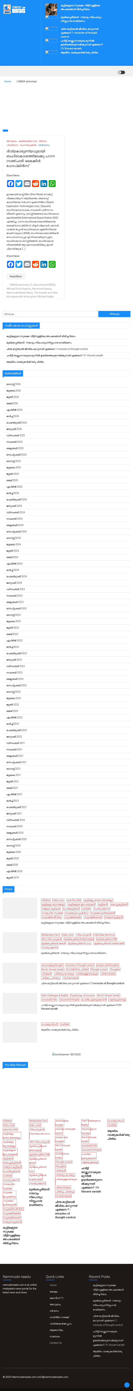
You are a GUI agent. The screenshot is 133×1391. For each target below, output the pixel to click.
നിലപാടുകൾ (83, 934)
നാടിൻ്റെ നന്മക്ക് (59, 1317)
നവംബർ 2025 (14, 441)
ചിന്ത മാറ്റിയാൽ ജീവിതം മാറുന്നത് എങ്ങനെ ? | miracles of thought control (79, 33)
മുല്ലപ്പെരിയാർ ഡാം (80, 943)
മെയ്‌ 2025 (12, 480)
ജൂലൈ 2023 (13, 621)
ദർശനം (43, 141)
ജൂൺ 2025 (12, 474)
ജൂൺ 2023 (12, 627)
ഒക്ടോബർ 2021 (15, 755)
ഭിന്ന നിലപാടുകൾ (51, 939)
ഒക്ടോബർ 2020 (15, 832)
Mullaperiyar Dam (50, 934)
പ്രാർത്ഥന (12, 145)
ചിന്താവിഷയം (108, 973)
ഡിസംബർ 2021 (15, 743)
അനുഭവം (11, 141)
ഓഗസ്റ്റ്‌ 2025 (13, 461)
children (46, 900)
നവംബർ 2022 (14, 672)
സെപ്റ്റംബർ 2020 (16, 839)
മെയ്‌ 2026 (12, 403)
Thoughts (115, 969)
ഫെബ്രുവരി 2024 (16, 576)
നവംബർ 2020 (14, 826)
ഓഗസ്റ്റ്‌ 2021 (13, 768)
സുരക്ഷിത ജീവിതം (51, 917)
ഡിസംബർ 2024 (15, 512)
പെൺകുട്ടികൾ (71, 908)
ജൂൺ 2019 (12, 877)
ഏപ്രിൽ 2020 (14, 871)
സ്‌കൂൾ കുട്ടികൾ (113, 917)
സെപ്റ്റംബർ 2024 (16, 531)
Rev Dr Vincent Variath (53, 969)
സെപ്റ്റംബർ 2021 (16, 762)
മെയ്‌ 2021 (12, 788)
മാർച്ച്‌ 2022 (12, 723)
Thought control (99, 969)
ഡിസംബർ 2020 (15, 820)
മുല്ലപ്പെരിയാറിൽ (106, 939)
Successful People (69, 999)
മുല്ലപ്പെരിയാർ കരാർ (53, 943)
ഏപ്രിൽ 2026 (14, 409)
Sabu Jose (58, 900)
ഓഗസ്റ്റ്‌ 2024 (13, 538)
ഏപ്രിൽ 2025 (14, 486)
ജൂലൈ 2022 (13, 698)
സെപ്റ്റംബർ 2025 (16, 454)
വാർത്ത (86, 908)
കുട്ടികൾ (102, 904)
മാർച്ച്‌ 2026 (12, 416)
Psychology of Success (82, 995)
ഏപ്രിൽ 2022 (14, 717)
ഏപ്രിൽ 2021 (14, 794)
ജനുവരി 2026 (14, 429)
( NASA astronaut (19, 284)
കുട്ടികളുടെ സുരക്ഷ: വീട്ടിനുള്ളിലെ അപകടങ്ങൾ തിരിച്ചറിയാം (40, 336)
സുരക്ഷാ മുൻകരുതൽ (103, 913)
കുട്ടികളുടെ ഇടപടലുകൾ (81, 904)
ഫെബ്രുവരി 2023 (16, 653)
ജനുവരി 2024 (14, 582)
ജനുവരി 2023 (14, 659)
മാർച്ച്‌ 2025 (12, 493)
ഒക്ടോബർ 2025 (15, 448)
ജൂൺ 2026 (12, 397)
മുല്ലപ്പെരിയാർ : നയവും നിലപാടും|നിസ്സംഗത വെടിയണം (39, 342)
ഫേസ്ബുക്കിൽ (28, 145)
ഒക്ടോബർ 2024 (15, 525)
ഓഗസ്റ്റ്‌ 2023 (13, 614)
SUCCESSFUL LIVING (77, 969)
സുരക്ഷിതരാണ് (92, 917)
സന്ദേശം (55, 1336)
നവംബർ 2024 (14, 518)
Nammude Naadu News (20, 292)
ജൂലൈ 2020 (13, 852)
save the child (74, 900)
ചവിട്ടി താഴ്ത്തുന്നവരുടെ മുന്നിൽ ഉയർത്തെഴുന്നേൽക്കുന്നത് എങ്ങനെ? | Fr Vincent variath (82, 44)
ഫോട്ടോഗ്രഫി (49, 1024)
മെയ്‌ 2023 (12, 634)
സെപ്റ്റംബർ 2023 (16, 608)
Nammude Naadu (41, 288)
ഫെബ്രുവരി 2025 (16, 499)
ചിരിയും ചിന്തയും (51, 978)
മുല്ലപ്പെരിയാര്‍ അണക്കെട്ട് (78, 939)
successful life (49, 999)
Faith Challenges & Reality (54, 995)
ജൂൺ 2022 (12, 704)
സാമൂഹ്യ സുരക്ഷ (52, 913)
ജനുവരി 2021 (14, 813)
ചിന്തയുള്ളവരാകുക (87, 973)
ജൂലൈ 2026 (13, 390)
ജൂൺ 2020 (12, 858)
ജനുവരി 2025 (14, 506)
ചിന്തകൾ (46, 973)
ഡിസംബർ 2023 (15, 589)
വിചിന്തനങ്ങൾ (70, 978)
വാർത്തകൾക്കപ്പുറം (61, 1323)
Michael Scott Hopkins (19, 288)
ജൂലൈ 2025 (13, 467)
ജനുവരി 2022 (14, 736)
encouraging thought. (52, 965)
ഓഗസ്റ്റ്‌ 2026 (13, 384)
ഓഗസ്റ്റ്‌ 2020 (13, 845)
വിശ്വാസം (44, 145)
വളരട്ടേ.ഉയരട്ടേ (117, 999)
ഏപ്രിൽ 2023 (14, 640)
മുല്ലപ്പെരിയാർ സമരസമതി (109, 943)
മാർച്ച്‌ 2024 (12, 570)
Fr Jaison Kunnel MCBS (42, 284)
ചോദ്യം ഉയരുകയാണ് (94, 999)
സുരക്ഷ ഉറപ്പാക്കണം (76, 913)
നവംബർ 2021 (14, 749)
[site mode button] (121, 72)
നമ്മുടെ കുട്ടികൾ (51, 908)
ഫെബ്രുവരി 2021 (16, 807)
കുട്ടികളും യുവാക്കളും (53, 904)
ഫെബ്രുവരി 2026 (16, 422)
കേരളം (54, 1291)
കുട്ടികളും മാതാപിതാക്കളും (98, 900)
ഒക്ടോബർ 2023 (15, 602)
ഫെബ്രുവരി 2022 (16, 730)
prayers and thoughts (107, 965)
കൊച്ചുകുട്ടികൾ (119, 904)
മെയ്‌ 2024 (12, 557)
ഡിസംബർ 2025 (15, 435)
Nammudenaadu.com (24, 1377)
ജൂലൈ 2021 (13, 775)
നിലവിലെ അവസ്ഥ (104, 934)
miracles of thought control (80, 965)
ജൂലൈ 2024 (13, 544)
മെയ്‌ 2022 (12, 711)
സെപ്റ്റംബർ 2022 (16, 685)
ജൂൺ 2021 (12, 781)
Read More (16, 276)
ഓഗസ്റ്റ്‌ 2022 (13, 691)
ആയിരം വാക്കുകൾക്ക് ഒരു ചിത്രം (79, 52)
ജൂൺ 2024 (12, 550)
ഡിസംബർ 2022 (15, 666)
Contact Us (56, 1342)
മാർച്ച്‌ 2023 (12, 647)
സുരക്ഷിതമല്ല (73, 917)
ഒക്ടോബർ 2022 (15, 679)
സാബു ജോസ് (101, 908)
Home (53, 1285)
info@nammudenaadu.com (53, 1377)
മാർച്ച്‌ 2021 (12, 800)
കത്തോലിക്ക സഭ (28, 141)
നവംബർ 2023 (14, 595)
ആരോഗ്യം (56, 1330)
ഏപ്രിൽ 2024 (14, 563)
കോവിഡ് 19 (56, 1298)
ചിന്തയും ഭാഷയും (64, 973)
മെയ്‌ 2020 (12, 864)
